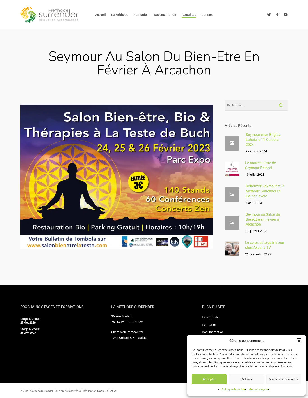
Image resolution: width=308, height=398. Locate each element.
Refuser (246, 379)
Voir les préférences (283, 379)
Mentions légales (258, 389)
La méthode (210, 317)
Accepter (209, 379)
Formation (209, 324)
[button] (299, 341)
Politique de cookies (234, 389)
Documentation (213, 332)
